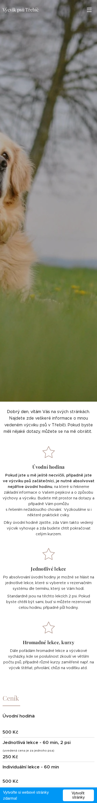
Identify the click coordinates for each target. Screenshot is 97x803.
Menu (89, 9)
